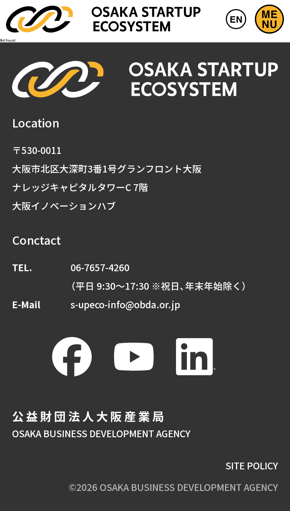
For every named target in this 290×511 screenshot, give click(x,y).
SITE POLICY (251, 465)
